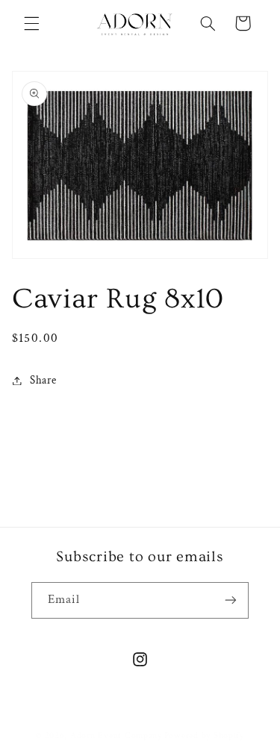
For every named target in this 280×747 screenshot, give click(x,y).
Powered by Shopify (204, 735)
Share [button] (43, 380)
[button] (31, 23)
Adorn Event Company (116, 735)
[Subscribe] (231, 600)
